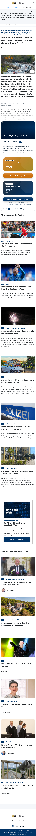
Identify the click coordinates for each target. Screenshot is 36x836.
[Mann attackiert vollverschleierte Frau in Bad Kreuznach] (18, 411)
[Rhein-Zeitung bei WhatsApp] (12, 820)
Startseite (3, 11)
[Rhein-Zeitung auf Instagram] (19, 820)
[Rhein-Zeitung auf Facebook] (16, 820)
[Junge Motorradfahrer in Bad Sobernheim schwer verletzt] (18, 364)
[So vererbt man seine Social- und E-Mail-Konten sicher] (18, 688)
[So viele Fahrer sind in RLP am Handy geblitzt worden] (18, 769)
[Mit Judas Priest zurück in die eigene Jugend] (18, 648)
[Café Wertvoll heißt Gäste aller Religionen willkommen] (18, 456)
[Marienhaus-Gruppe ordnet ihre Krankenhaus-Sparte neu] (18, 607)
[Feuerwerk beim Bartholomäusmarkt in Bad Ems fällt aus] (18, 316)
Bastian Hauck (10, 590)
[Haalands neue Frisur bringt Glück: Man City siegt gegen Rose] (18, 272)
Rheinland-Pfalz (12, 11)
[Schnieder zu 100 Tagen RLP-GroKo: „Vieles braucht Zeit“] (18, 566)
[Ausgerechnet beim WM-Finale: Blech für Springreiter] (18, 229)
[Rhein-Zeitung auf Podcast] (23, 820)
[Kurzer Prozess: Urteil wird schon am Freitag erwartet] (18, 729)
